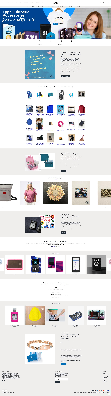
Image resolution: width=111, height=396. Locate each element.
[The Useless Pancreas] (56, 3)
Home (3, 2)
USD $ (4, 390)
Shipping (104, 373)
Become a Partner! (95, 392)
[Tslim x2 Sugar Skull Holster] (81, 193)
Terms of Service (107, 392)
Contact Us (42, 2)
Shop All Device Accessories (55, 246)
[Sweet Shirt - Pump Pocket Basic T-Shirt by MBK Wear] (30, 193)
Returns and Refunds (106, 374)
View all (55, 179)
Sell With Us (32, 2)
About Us (37, 2)
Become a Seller (105, 377)
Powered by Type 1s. (12, 392)
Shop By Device (7, 2)
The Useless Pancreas (6, 392)
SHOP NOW (63, 232)
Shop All (20, 2)
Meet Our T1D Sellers (65, 76)
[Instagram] (4, 380)
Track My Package (105, 376)
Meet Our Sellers (26, 2)
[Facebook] (2, 380)
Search (104, 380)
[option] (55, 23)
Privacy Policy (105, 381)
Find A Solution (14, 2)
